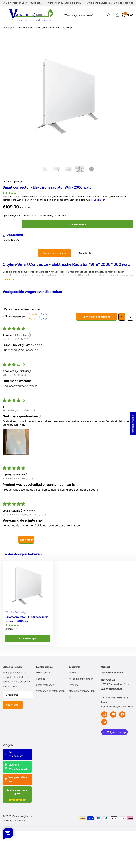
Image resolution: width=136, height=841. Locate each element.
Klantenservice (44, 666)
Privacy (73, 697)
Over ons (73, 684)
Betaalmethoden (45, 684)
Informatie (74, 666)
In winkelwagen (78, 224)
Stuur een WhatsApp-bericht (18, 766)
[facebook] (122, 714)
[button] (9, 193)
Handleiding (9, 240)
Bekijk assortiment (4, 15)
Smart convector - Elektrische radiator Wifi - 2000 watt (27, 619)
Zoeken (108, 15)
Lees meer (99, 199)
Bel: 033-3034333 (16, 754)
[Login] (117, 15)
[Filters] (121, 317)
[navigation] (44, 168)
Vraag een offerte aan (17, 779)
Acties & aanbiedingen (81, 678)
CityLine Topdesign (13, 181)
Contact (40, 678)
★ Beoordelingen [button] (133, 423)
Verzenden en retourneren (50, 691)
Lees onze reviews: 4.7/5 (17, 792)
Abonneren (12, 704)
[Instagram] (104, 714)
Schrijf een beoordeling (96, 316)
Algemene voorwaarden (82, 691)
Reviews (73, 672)
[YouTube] (113, 714)
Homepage (8, 27)
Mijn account (43, 672)
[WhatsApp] (104, 722)
